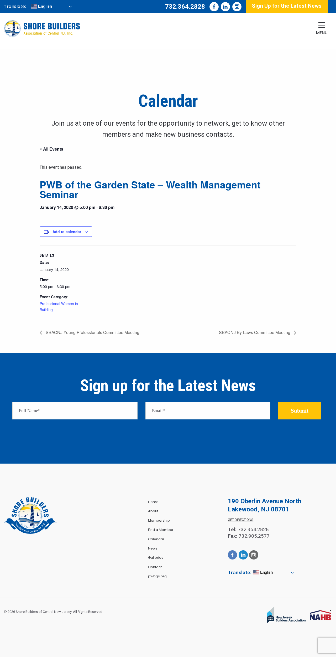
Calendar (156, 539)
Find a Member (161, 529)
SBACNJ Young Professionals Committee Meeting (92, 332)
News (153, 548)
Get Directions (240, 520)
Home (153, 501)
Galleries (155, 557)
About (153, 511)
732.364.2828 (185, 6)
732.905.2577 (254, 536)
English (44, 6)
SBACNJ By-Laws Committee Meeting (255, 332)
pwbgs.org (157, 576)
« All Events (51, 149)
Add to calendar (66, 231)
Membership (159, 520)
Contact (155, 566)
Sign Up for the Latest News (287, 6)
